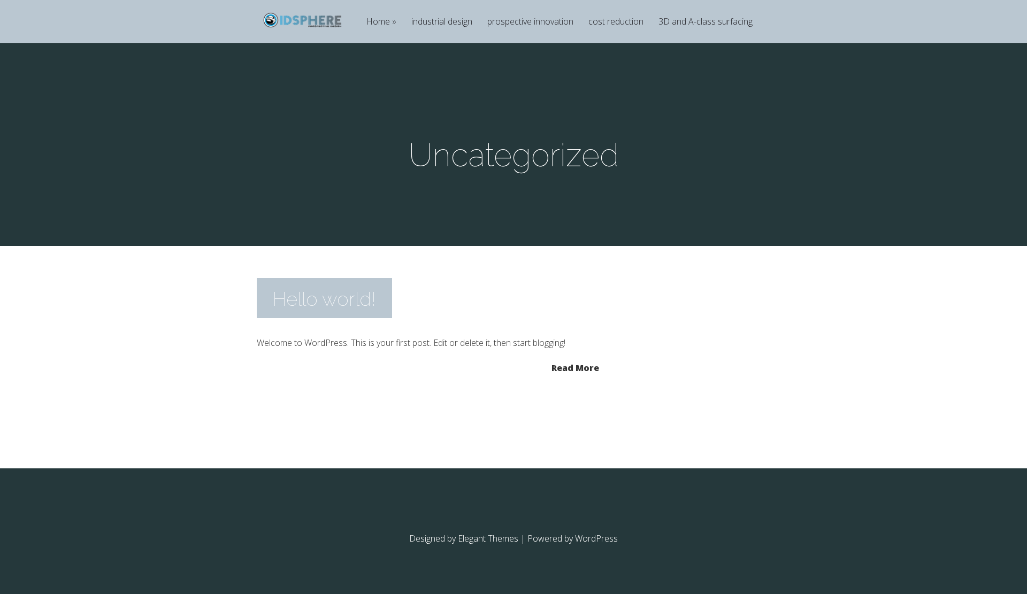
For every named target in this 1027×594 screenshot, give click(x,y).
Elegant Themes (488, 538)
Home (378, 22)
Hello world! (324, 299)
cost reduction (615, 22)
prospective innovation (530, 22)
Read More (575, 367)
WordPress (596, 538)
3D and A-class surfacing (705, 22)
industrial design (441, 22)
